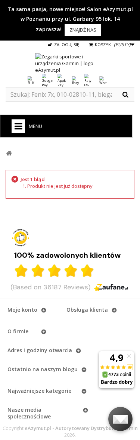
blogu (70, 369)
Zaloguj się (66, 44)
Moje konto (22, 309)
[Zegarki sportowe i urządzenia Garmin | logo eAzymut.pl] (70, 63)
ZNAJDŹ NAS (82, 29)
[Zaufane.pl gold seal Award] (20, 238)
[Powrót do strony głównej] (9, 153)
